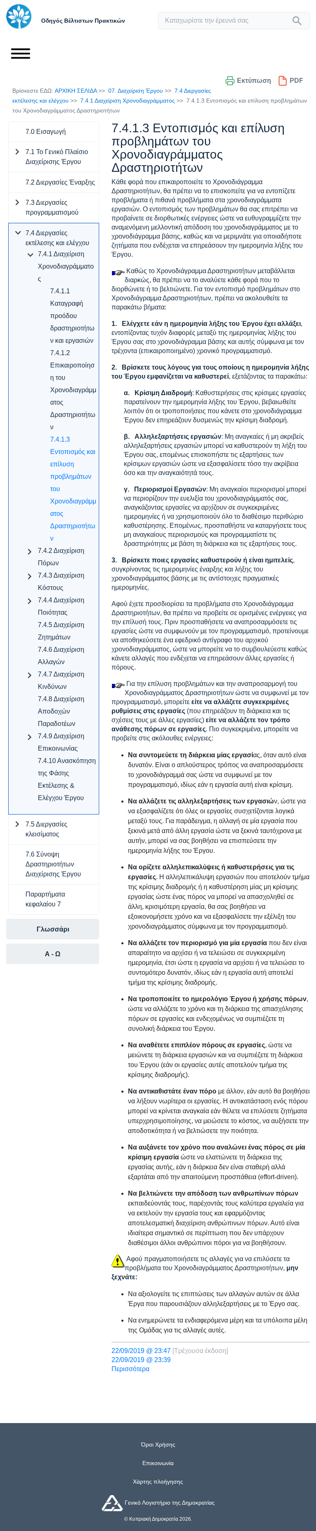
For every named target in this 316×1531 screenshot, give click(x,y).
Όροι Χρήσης (158, 1444)
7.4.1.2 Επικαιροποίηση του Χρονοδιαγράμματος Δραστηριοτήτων (73, 390)
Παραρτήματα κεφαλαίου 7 (45, 899)
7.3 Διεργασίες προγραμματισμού (52, 207)
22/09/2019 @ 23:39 (141, 1359)
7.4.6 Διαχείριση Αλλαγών (61, 655)
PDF (296, 80)
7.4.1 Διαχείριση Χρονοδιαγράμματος (127, 100)
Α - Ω (52, 953)
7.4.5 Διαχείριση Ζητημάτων (61, 631)
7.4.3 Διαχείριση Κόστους (61, 581)
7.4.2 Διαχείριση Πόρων (61, 557)
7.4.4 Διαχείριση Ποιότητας (61, 606)
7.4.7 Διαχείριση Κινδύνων (61, 680)
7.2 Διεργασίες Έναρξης (60, 182)
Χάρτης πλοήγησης (158, 1481)
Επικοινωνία (158, 1463)
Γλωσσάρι (53, 929)
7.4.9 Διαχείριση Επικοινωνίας (61, 742)
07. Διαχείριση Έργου (135, 90)
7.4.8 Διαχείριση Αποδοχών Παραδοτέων (61, 711)
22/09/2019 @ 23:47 (141, 1350)
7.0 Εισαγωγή (46, 131)
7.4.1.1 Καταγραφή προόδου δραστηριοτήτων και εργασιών (72, 316)
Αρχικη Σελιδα (76, 90)
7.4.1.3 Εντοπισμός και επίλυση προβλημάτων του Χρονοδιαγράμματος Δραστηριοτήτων (73, 489)
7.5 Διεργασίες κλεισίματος (46, 829)
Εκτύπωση (254, 80)
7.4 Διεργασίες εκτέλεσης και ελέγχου (57, 237)
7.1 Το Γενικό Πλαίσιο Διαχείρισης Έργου (57, 156)
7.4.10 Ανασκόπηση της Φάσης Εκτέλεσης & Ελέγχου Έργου (67, 779)
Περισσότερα (130, 1368)
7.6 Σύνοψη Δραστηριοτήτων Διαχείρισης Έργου (53, 864)
